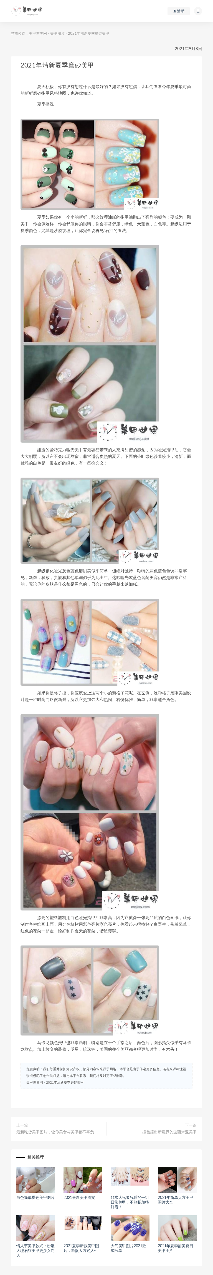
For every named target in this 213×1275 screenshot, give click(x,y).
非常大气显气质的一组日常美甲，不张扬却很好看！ (130, 1202)
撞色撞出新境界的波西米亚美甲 (169, 1132)
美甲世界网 (38, 34)
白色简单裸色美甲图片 (35, 1198)
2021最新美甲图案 (79, 1198)
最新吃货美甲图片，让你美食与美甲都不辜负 (55, 1132)
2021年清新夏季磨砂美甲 (65, 1082)
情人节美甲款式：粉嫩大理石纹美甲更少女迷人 (35, 1250)
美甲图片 (57, 34)
